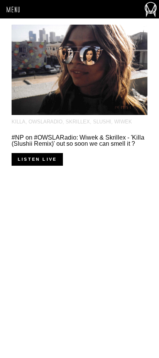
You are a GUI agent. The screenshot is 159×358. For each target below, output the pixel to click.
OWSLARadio (46, 122)
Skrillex (78, 122)
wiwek (123, 122)
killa (18, 122)
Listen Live (37, 159)
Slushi (102, 122)
